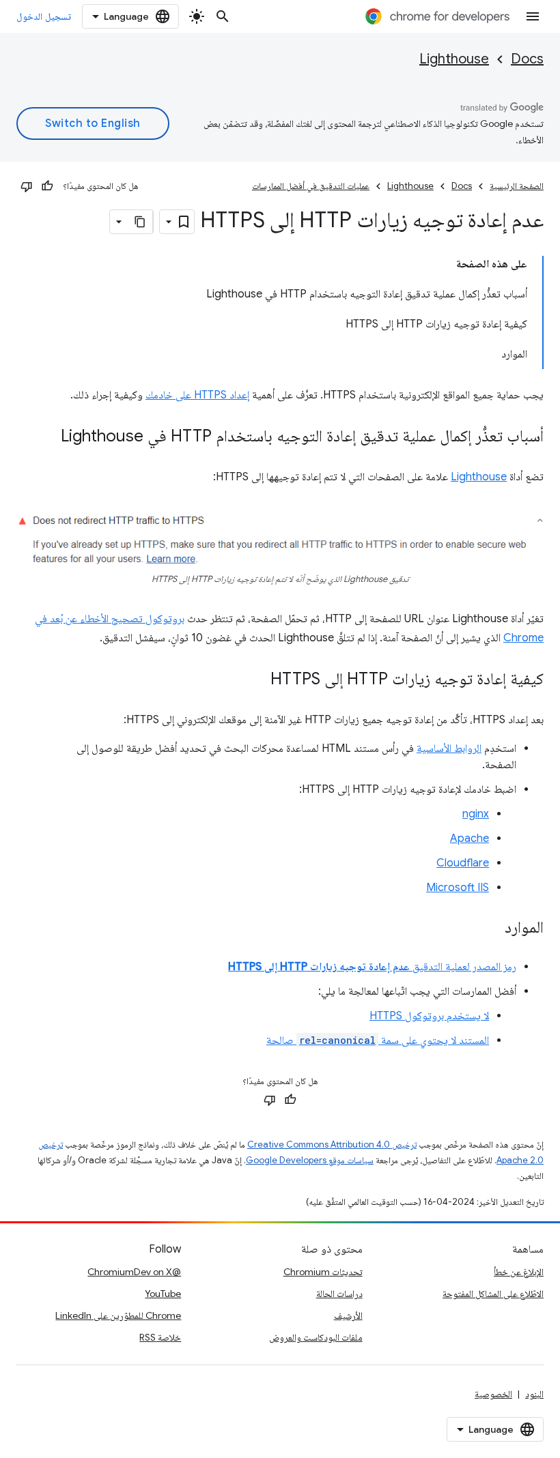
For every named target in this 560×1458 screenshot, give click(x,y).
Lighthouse (454, 59)
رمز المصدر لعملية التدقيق (372, 967)
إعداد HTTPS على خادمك (197, 395)
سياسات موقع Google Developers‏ (310, 1160)
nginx (475, 814)
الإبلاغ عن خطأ (519, 1272)
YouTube (163, 1293)
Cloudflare (462, 863)
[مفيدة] (47, 186)
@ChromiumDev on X (134, 1272)
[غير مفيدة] (26, 186)
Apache (469, 838)
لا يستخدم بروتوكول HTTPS (429, 1016)
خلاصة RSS (160, 1337)
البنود (534, 1393)
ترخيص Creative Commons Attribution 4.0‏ (332, 1144)
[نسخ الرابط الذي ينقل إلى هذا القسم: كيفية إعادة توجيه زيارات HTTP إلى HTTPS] (256, 680)
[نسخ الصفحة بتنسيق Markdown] (140, 221)
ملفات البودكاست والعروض (316, 1337)
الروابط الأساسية (449, 748)
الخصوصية (493, 1393)
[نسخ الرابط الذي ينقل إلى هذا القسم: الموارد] (491, 928)
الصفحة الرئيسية (517, 186)
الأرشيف (348, 1315)
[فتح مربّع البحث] (222, 16)
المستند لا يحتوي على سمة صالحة (377, 1040)
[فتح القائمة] (532, 16)
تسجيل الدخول (43, 16)
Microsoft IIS (457, 887)
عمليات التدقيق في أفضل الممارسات (310, 186)
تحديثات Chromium (323, 1272)
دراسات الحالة (339, 1293)
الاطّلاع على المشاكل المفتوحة (493, 1293)
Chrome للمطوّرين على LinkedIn (118, 1315)
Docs (527, 59)
